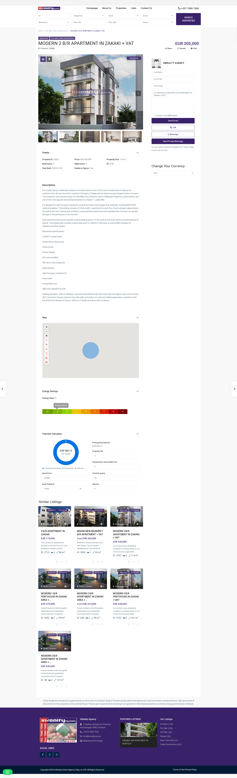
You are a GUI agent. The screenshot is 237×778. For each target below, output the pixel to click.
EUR (155, 173)
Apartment (44, 38)
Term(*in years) (98, 473)
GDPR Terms (172, 116)
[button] (90, 350)
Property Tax (97, 451)
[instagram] (196, 2)
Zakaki (52, 48)
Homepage (92, 8)
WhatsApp (174, 134)
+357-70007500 (48, 3)
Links (133, 8)
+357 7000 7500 (190, 8)
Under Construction (60, 31)
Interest (95, 484)
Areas (145, 16)
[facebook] (184, 2)
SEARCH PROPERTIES (188, 19)
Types (110, 16)
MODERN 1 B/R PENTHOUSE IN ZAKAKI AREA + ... (54, 596)
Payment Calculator (52, 434)
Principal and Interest (101, 443)
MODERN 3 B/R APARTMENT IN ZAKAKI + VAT (126, 534)
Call (174, 127)
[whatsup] (190, 2)
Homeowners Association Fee (104, 462)
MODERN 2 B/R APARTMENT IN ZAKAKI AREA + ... (90, 596)
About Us (106, 8)
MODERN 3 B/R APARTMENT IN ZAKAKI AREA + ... (54, 659)
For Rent (164, 724)
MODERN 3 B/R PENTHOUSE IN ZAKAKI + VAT (126, 596)
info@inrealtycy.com (65, 3)
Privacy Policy (191, 770)
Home (40, 31)
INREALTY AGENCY (173, 63)
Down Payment (48, 484)
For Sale (49, 31)
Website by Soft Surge (93, 741)
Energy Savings (50, 391)
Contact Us (146, 8)
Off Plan (164, 732)
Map (44, 317)
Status (145, 22)
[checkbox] (153, 116)
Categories (78, 16)
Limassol (44, 48)
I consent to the (166, 116)
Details (45, 152)
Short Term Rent (167, 740)
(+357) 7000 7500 (91, 732)
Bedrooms (43, 22)
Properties (121, 8)
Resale (163, 736)
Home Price (47, 473)
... (63, 548)
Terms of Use (178, 770)
